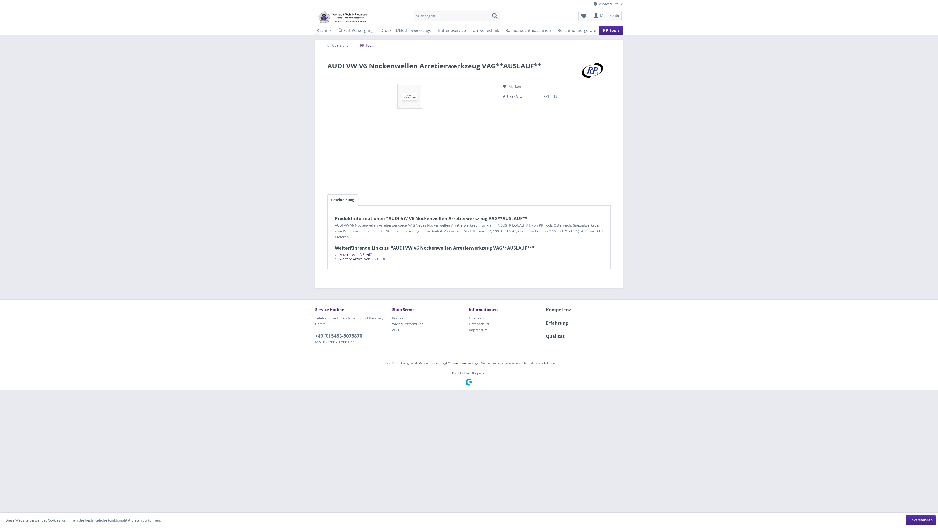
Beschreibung (342, 200)
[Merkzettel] (583, 16)
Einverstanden (920, 520)
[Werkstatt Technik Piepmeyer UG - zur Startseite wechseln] (343, 17)
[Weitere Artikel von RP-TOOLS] (593, 70)
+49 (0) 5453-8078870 (338, 336)
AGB (395, 330)
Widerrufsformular (407, 324)
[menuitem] (457, 16)
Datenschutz (479, 324)
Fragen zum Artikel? (355, 254)
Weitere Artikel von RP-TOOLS (363, 259)
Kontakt (398, 318)
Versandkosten (458, 363)
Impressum (478, 330)
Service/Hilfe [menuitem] (608, 4)
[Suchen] (495, 16)
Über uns (476, 318)
